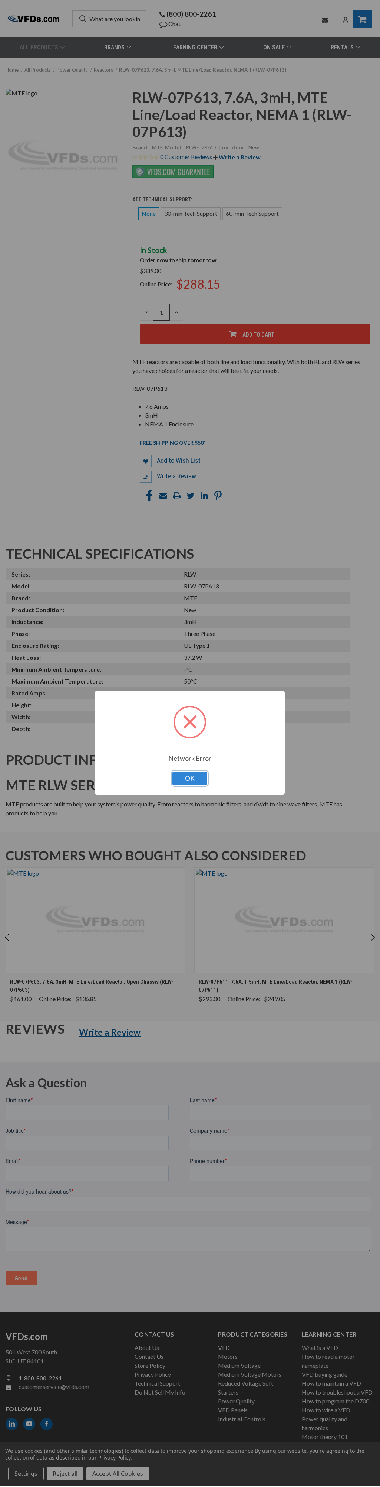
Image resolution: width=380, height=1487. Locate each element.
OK (190, 778)
